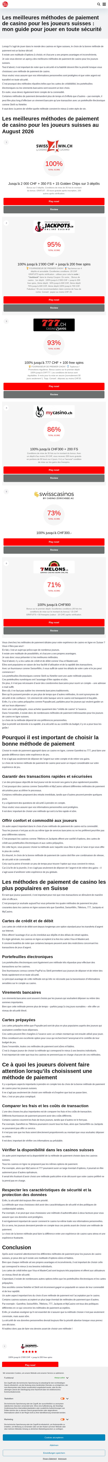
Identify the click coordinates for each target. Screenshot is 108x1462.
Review (54, 209)
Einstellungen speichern (54, 1453)
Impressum (62, 1459)
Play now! (54, 201)
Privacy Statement (50, 1459)
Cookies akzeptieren (54, 1437)
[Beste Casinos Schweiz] (5, 4)
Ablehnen (54, 1445)
